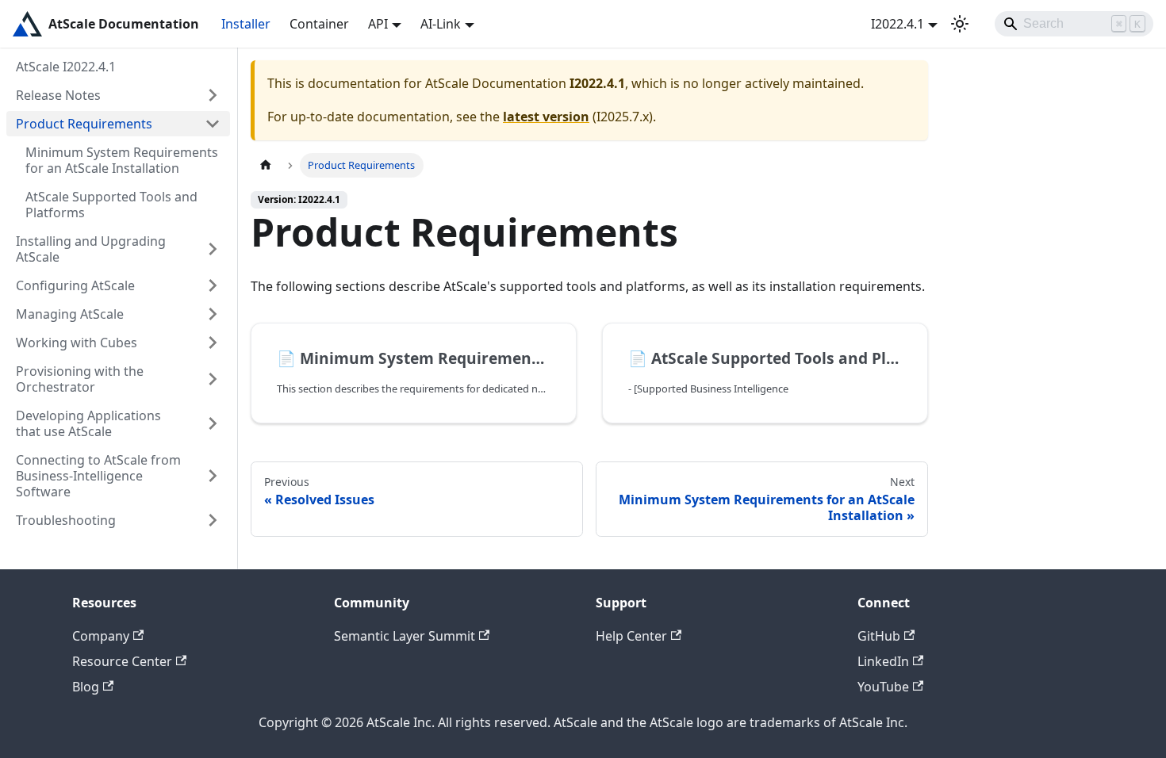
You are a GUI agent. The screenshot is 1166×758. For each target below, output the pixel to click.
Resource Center (122, 661)
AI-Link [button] (440, 24)
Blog (85, 686)
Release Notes (58, 95)
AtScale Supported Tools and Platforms (111, 204)
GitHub (878, 636)
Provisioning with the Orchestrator (80, 379)
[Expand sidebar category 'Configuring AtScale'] (212, 285)
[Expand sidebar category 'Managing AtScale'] (212, 314)
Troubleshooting (66, 520)
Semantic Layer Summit (404, 636)
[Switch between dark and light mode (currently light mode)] (959, 23)
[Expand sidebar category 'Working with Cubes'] (212, 342)
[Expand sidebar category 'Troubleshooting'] (212, 520)
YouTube (883, 686)
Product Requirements (84, 123)
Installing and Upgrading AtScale (91, 249)
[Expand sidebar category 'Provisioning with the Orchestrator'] (212, 379)
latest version (546, 116)
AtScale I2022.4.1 (66, 66)
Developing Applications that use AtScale (88, 423)
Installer (245, 24)
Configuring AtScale (75, 285)
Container (319, 24)
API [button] (378, 24)
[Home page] (266, 165)
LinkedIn (883, 661)
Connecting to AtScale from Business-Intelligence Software (98, 475)
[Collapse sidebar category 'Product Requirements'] (212, 123)
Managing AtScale (70, 314)
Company (100, 636)
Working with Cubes (76, 342)
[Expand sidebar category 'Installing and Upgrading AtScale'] (212, 249)
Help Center (631, 636)
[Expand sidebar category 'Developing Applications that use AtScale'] (212, 423)
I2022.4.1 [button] (897, 24)
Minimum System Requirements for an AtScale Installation (121, 160)
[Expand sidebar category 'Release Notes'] (212, 95)
